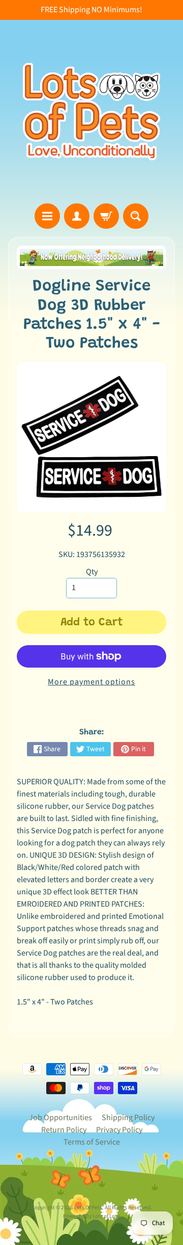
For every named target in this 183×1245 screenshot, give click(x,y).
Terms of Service (92, 1142)
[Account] (76, 216)
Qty (92, 571)
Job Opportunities (60, 1117)
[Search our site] (135, 216)
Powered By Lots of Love (91, 1216)
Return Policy (63, 1129)
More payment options (91, 681)
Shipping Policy (128, 1117)
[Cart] (106, 216)
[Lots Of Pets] (91, 111)
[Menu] (47, 216)
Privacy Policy (119, 1129)
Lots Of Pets (88, 1207)
